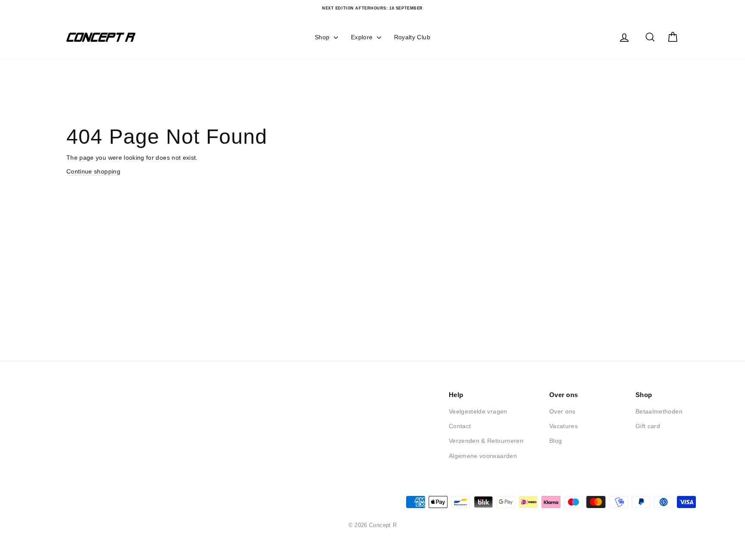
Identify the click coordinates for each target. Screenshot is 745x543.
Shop (323, 37)
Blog (555, 440)
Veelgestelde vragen (478, 411)
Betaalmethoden (658, 411)
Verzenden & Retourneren (486, 440)
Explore (363, 37)
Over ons (562, 411)
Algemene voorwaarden (483, 455)
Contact (460, 426)
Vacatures (563, 426)
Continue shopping (93, 171)
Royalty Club (412, 37)
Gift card (647, 426)
